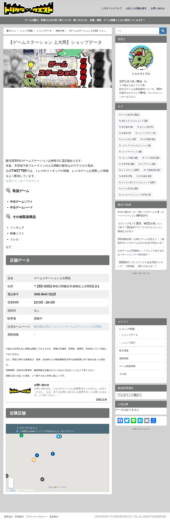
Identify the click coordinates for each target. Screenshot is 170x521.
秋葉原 (126, 133)
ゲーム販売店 (130, 115)
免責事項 (53, 517)
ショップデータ (130, 335)
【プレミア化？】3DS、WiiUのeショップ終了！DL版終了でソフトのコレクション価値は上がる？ (140, 227)
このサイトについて (111, 8)
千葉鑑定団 (153, 170)
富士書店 (127, 127)
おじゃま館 (146, 127)
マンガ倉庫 (152, 158)
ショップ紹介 (128, 342)
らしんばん (129, 139)
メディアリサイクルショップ (136, 146)
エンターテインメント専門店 (136, 195)
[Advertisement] (141, 296)
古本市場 (128, 164)
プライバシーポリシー (36, 517)
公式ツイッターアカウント (23, 180)
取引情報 (123, 350)
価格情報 (123, 358)
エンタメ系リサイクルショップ (138, 183)
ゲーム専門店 (130, 189)
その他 (122, 374)
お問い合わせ (158, 8)
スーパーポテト (146, 133)
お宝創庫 (149, 139)
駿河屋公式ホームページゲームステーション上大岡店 (68, 326)
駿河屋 (127, 176)
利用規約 (19, 517)
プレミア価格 (130, 158)
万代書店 (145, 176)
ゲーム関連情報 (127, 366)
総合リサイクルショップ (135, 121)
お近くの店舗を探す (136, 8)
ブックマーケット (132, 152)
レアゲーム (148, 164)
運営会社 (8, 517)
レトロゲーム (130, 170)
